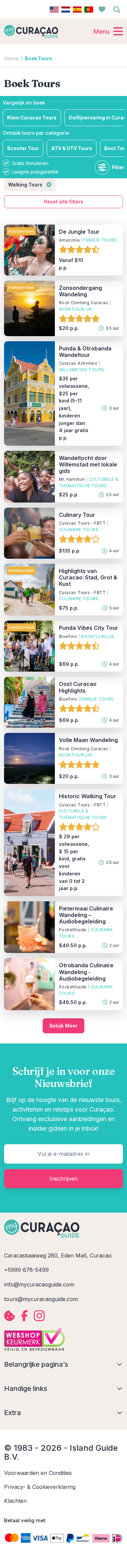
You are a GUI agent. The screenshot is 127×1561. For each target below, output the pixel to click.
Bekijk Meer (63, 1026)
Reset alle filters (63, 201)
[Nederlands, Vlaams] (65, 9)
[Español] (77, 9)
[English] (54, 9)
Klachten (15, 1500)
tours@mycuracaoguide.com (41, 1299)
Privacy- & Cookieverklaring (40, 1486)
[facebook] (24, 1315)
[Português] (88, 9)
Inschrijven (63, 1178)
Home (11, 58)
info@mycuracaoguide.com (39, 1284)
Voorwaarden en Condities (38, 1472)
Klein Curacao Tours (32, 117)
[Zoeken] (117, 9)
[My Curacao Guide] (31, 31)
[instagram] (39, 1315)
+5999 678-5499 (26, 1269)
